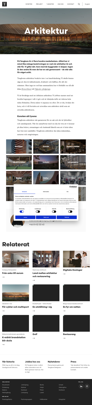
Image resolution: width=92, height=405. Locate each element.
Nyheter (29, 4)
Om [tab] (67, 191)
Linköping (24, 392)
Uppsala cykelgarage (42, 89)
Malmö (4, 390)
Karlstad (24, 390)
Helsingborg (6, 392)
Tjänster (50, 4)
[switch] (38, 211)
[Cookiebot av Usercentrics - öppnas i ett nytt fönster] (70, 187)
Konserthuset (26, 89)
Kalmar (23, 387)
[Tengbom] (4, 4)
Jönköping (24, 385)
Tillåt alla (66, 217)
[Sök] (79, 4)
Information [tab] (46, 191)
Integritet (62, 399)
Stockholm (6, 385)
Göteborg (5, 387)
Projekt (39, 4)
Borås (42, 385)
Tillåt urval (46, 217)
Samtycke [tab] (24, 191)
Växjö (42, 387)
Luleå (42, 392)
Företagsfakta (7, 399)
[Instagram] (87, 386)
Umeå (61, 385)
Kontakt (70, 4)
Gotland (62, 390)
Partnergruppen (26, 399)
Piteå (41, 390)
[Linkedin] (81, 386)
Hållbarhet (43, 399)
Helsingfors (62, 387)
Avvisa (25, 217)
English (87, 4)
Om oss (60, 4)
